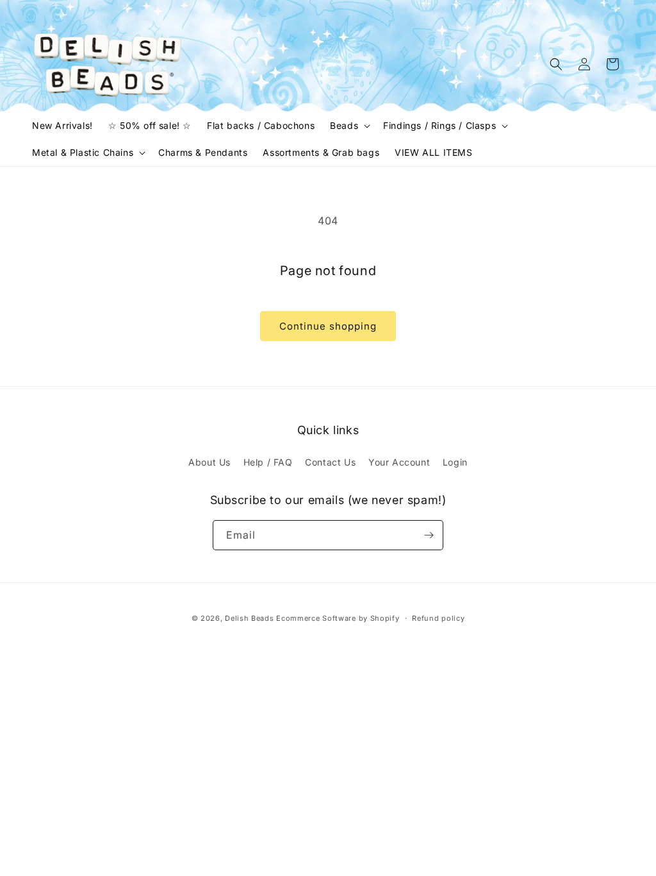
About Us (209, 462)
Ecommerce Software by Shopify (337, 618)
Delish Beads (249, 618)
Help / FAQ (268, 462)
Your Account (399, 462)
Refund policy (438, 618)
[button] (348, 125)
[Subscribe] (428, 535)
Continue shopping (328, 326)
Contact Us (330, 462)
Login (455, 462)
